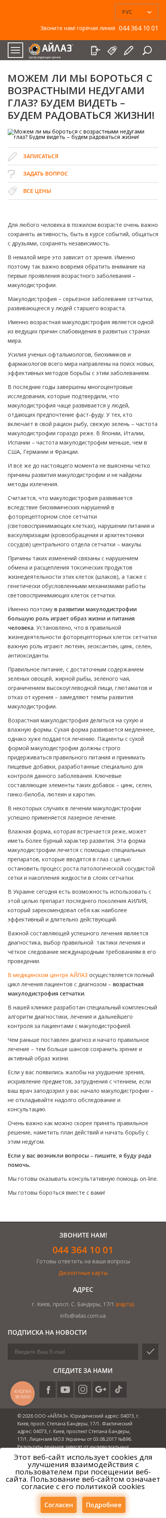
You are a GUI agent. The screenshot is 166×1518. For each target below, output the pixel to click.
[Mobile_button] (15, 50)
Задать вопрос (45, 173)
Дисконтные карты (83, 1272)
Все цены (37, 190)
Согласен (58, 1505)
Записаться (40, 156)
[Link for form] (129, 51)
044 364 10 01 (83, 1249)
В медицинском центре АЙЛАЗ (48, 975)
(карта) (125, 1304)
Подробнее (104, 1505)
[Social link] (47, 1389)
